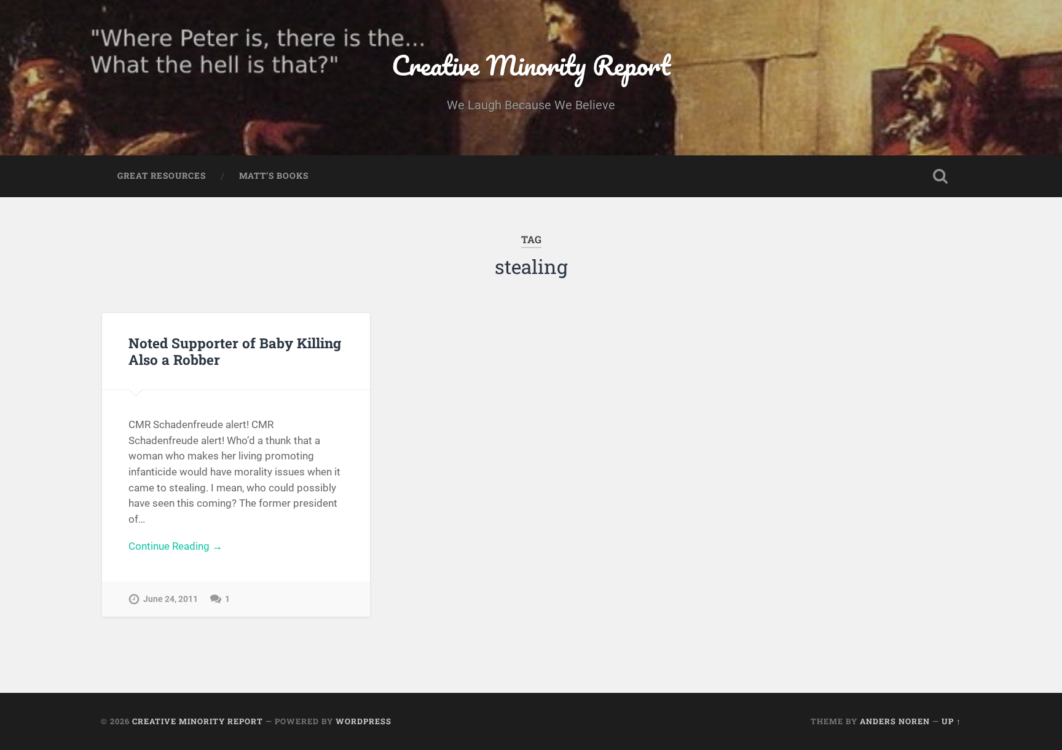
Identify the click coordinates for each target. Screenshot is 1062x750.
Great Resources (161, 175)
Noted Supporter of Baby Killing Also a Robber (234, 351)
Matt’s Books (274, 175)
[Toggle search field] (940, 176)
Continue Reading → (175, 546)
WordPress (363, 721)
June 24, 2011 (170, 599)
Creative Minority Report (531, 65)
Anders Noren (895, 721)
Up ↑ (951, 721)
